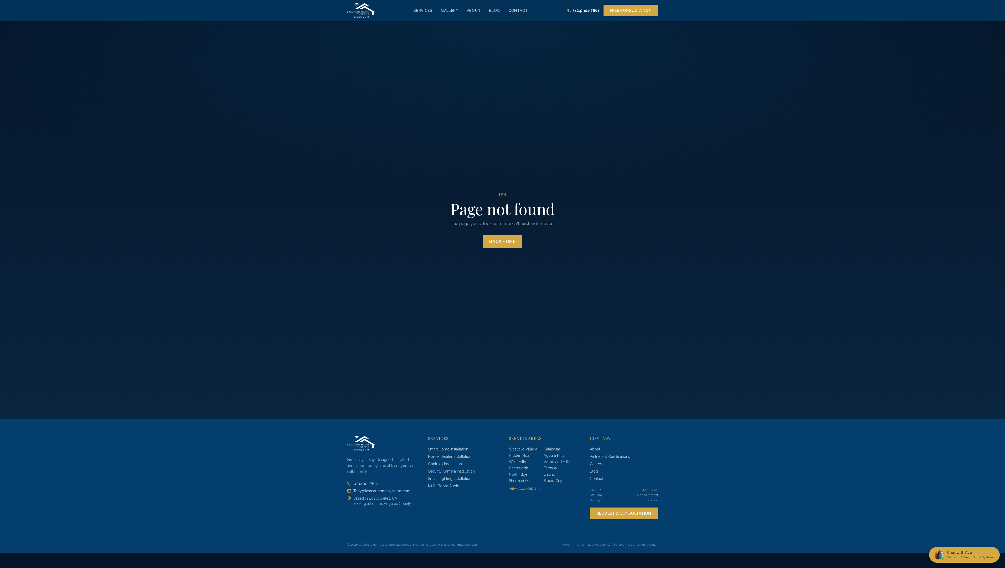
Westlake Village (523, 449)
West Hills (517, 462)
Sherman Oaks (521, 481)
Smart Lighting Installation (449, 478)
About (474, 10)
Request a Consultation (623, 513)
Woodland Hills (557, 462)
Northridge (518, 474)
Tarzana (550, 468)
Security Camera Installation (451, 471)
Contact (518, 10)
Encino (549, 474)
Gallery (449, 10)
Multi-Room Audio (443, 486)
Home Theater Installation (449, 456)
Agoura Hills (554, 455)
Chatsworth (518, 468)
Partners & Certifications (610, 456)
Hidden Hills (519, 455)
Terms (579, 544)
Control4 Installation (445, 464)
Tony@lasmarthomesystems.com (381, 491)
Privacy (565, 544)
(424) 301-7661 (586, 10)
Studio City (553, 481)
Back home (502, 241)
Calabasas (552, 449)
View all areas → (525, 488)
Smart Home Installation (448, 449)
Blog (494, 10)
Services (423, 10)
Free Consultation (631, 10)
